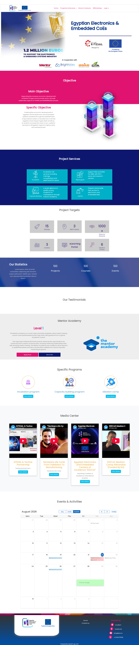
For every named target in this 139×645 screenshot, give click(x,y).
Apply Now (27, 355)
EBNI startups (97, 8)
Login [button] (106, 8)
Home (56, 8)
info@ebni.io (118, 633)
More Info (49, 355)
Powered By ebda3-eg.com (69, 644)
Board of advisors (85, 8)
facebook (118, 629)
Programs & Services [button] (67, 8)
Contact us (85, 623)
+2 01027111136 (118, 637)
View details (23, 472)
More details (28, 396)
